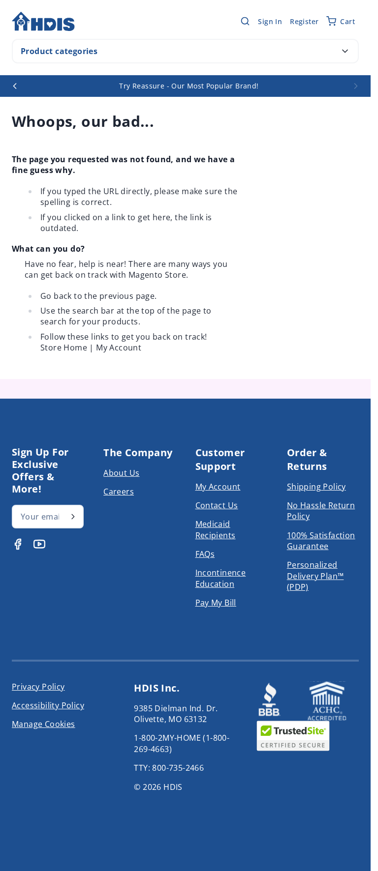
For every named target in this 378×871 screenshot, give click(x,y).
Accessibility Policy (48, 705)
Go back (56, 295)
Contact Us (216, 505)
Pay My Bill (215, 602)
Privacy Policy (38, 686)
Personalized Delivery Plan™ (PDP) (315, 575)
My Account (118, 347)
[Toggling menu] (345, 51)
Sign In (270, 21)
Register (304, 21)
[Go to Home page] (43, 21)
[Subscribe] (73, 516)
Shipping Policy (316, 486)
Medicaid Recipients (215, 529)
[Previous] (15, 86)
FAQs (205, 554)
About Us (121, 472)
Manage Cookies (43, 724)
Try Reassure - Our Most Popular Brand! (188, 85)
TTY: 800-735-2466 (169, 767)
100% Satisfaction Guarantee (321, 541)
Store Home (63, 347)
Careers (118, 491)
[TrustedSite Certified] (293, 736)
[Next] (356, 86)
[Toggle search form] (245, 21)
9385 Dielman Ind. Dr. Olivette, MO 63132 (176, 714)
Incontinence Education (220, 578)
